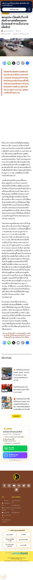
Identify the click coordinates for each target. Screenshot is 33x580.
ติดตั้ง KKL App (14, 9)
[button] (16, 416)
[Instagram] (19, 486)
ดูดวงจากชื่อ (23, 545)
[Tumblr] (9, 486)
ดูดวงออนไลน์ (9, 534)
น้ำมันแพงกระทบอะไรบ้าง (18, 335)
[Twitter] (24, 486)
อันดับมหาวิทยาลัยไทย (22, 337)
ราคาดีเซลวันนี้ (19, 333)
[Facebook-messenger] (16, 490)
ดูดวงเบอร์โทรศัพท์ (23, 539)
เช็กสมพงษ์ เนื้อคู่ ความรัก (10, 539)
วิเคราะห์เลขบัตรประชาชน (10, 545)
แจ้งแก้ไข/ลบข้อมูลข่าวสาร (16, 559)
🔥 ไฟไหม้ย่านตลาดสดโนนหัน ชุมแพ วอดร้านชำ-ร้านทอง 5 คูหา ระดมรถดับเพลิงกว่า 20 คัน (21, 375)
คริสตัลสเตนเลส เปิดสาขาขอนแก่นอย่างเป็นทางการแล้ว (21, 389)
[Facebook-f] (4, 486)
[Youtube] (14, 486)
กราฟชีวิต (23, 534)
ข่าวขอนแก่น (5, 13)
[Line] (29, 486)
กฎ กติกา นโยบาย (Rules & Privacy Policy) (16, 557)
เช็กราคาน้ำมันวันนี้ (8, 333)
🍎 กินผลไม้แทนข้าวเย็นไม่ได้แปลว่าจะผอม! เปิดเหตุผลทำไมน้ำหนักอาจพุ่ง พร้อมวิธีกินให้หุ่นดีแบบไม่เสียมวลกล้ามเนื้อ (21, 404)
